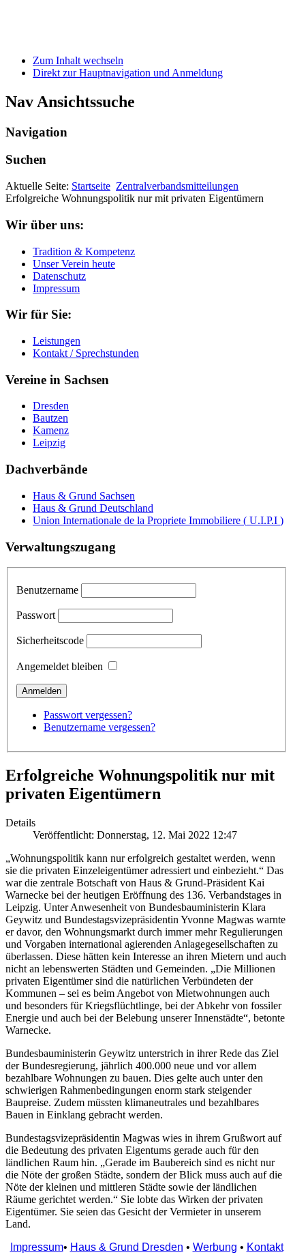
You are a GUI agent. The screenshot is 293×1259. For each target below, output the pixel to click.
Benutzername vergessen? (99, 727)
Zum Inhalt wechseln (78, 60)
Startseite (91, 186)
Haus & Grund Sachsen (84, 496)
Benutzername (47, 590)
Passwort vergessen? (88, 715)
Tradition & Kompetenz (84, 251)
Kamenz (51, 430)
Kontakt (265, 1247)
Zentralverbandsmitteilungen (177, 186)
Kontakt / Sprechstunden (86, 353)
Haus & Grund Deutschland (93, 508)
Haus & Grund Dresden (126, 1247)
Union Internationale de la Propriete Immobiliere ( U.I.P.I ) (158, 520)
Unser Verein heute (74, 264)
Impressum (56, 288)
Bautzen (50, 418)
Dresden (51, 405)
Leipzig (49, 442)
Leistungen (56, 341)
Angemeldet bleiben (59, 666)
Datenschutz (59, 276)
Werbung (215, 1247)
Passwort (35, 615)
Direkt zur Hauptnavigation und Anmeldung (128, 72)
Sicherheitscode (50, 640)
